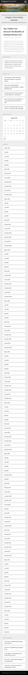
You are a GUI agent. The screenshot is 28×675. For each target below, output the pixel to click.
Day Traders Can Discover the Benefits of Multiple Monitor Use (14, 31)
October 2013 (7, 551)
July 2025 (6, 203)
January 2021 (7, 432)
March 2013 (6, 581)
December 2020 (7, 436)
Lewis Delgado (7, 653)
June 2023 (6, 309)
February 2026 (7, 173)
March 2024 (6, 271)
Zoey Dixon (6, 647)
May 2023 (6, 313)
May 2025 (6, 211)
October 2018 (7, 504)
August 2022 (7, 351)
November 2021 (7, 390)
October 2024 (7, 241)
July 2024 (6, 254)
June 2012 (6, 619)
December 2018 (7, 496)
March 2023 (6, 322)
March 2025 (6, 220)
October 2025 (7, 190)
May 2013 (6, 572)
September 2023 (8, 296)
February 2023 (7, 326)
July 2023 (6, 305)
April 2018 (6, 509)
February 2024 (7, 275)
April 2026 (6, 165)
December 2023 (7, 284)
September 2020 (8, 449)
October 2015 (7, 521)
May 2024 (6, 262)
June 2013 (6, 568)
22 (19, 131)
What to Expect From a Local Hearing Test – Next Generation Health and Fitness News (13, 100)
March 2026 (6, 169)
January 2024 (7, 279)
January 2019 (7, 492)
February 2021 (7, 428)
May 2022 (6, 364)
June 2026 (6, 156)
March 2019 (6, 483)
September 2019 (8, 475)
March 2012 (6, 632)
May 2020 (6, 466)
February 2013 (7, 585)
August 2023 (7, 301)
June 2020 (6, 462)
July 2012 (6, 615)
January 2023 (7, 330)
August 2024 (7, 250)
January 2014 (7, 538)
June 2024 (6, 258)
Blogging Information (9, 1)
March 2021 (6, 424)
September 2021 (8, 398)
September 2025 (8, 194)
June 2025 (6, 207)
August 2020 (7, 453)
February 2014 (7, 534)
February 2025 (7, 224)
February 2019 (7, 487)
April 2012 (6, 627)
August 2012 (7, 610)
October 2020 (7, 445)
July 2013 (6, 564)
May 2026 (6, 160)
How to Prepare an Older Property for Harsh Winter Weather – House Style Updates (12, 79)
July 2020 (6, 458)
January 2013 (7, 589)
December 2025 (7, 182)
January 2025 (7, 228)
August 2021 (7, 402)
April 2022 (6, 368)
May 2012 (6, 623)
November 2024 (7, 237)
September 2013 (8, 555)
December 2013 (7, 543)
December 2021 (7, 385)
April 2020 (6, 470)
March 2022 (6, 373)
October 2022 (7, 343)
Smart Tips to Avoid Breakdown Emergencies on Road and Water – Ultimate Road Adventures (14, 87)
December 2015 (7, 517)
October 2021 (7, 394)
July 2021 (6, 407)
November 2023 (7, 288)
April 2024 (6, 267)
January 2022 (7, 381)
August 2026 (7, 148)
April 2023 (6, 317)
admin (19, 37)
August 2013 (7, 559)
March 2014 (6, 530)
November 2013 (7, 547)
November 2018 (7, 500)
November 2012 (7, 598)
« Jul (5, 138)
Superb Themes (23, 673)
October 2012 (7, 602)
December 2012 (7, 593)
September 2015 (8, 525)
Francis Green (7, 641)
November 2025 (7, 186)
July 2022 (6, 356)
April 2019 (6, 479)
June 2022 (6, 360)
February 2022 (7, 377)
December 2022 (7, 334)
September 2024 (8, 245)
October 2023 (7, 292)
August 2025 (7, 199)
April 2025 (6, 216)
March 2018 (6, 513)
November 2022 (7, 339)
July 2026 (6, 152)
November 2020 (7, 441)
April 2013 (6, 576)
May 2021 (6, 415)
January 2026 (7, 177)
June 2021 (6, 411)
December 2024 (7, 233)
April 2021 (6, 419)
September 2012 (8, 606)
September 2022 (8, 347)
